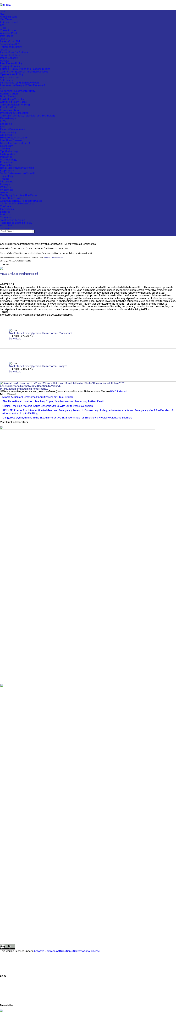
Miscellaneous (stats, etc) (15, 142)
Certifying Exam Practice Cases (18, 195)
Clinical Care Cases (11, 197)
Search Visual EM (10, 44)
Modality (4, 193)
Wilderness (6, 189)
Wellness (5, 186)
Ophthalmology (9, 151)
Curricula (5, 206)
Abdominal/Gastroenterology (17, 90)
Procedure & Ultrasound (14, 112)
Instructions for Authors (14, 52)
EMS (3, 120)
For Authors (5, 50)
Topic (2, 88)
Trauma (4, 178)
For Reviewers (6, 80)
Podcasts (5, 214)
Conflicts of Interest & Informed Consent (24, 71)
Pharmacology (8, 159)
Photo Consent (9, 57)
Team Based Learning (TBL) (16, 222)
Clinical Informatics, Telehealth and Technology (27, 115)
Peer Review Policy (11, 63)
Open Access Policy (11, 74)
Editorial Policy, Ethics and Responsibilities (25, 68)
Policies (4, 60)
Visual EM (4, 39)
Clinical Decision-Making (15, 104)
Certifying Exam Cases (13, 101)
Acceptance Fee (9, 77)
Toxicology (6, 175)
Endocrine (6, 123)
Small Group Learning (12, 219)
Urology (5, 184)
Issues (3, 28)
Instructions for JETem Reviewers (19, 82)
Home (2, 11)
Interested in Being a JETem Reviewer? (22, 85)
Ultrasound (6, 181)
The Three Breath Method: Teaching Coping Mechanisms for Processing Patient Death (53, 401)
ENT (3, 126)
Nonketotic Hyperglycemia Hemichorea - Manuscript (40, 332)
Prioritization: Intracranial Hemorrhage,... (24, 388)
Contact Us (5, 228)
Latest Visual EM (10, 41)
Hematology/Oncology (14, 137)
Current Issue (8, 30)
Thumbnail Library (11, 46)
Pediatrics (6, 156)
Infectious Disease (11, 140)
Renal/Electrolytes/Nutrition (17, 167)
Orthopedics (7, 153)
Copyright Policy (10, 66)
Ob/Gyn (5, 148)
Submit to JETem (10, 55)
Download (15, 338)
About (2, 14)
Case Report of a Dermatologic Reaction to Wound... (30, 385)
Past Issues (6, 35)
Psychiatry (6, 164)
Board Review (8, 96)
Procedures (7, 162)
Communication (9, 109)
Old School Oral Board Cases (17, 203)
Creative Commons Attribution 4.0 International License (67, 950)
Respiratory (7, 170)
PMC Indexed (118, 391)
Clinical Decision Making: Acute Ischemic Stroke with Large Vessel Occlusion (47, 405)
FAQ (3, 24)
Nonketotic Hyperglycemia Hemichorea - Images (38, 365)
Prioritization (8, 107)
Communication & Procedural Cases (21, 200)
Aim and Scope (8, 16)
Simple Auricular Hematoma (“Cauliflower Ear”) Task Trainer (37, 396)
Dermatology (8, 118)
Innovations (7, 208)
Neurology (6, 145)
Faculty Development (12, 129)
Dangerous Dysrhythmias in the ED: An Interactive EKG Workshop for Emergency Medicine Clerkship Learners (67, 417)
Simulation (6, 217)
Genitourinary (8, 131)
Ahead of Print (8, 33)
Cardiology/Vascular (12, 98)
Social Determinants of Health (17, 173)
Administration (9, 93)
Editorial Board (9, 22)
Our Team (6, 19)
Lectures (5, 211)
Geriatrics (6, 134)
